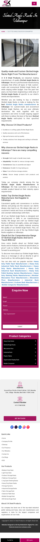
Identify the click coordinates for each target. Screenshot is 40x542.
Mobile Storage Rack (8, 496)
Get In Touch (20, 418)
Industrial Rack (8, 352)
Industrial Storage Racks (9, 488)
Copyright (5, 521)
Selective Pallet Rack (8, 493)
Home (3, 31)
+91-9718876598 (20, 405)
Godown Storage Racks (9, 475)
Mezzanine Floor (8, 348)
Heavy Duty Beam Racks (9, 483)
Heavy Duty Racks (9, 341)
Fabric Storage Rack (8, 491)
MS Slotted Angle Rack (9, 499)
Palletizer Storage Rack (9, 478)
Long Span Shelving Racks (10, 480)
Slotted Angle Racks (10, 345)
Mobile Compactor (9, 363)
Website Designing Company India (20, 527)
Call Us (11, 540)
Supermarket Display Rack (11, 359)
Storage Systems (7, 486)
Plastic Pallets (8, 356)
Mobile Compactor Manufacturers (15, 285)
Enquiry (30, 540)
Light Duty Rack (6, 473)
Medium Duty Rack (7, 470)
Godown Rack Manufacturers (26, 282)
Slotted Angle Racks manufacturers (21, 104)
